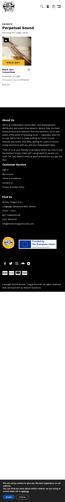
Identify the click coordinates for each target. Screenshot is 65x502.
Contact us (7, 183)
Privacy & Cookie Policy (13, 187)
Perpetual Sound (11, 80)
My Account (7, 174)
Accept (9, 497)
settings (25, 491)
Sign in (5, 170)
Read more (29, 69)
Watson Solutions (32, 288)
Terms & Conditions (11, 178)
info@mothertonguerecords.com (18, 224)
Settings (22, 497)
